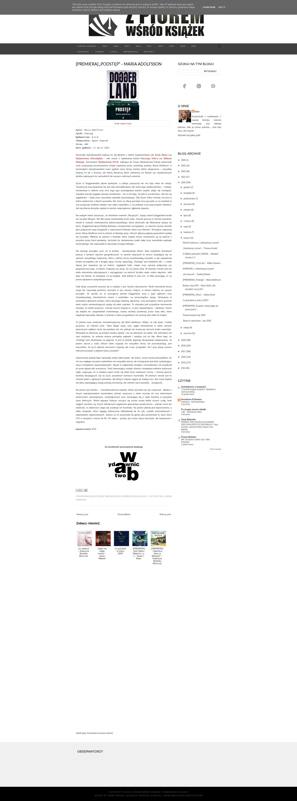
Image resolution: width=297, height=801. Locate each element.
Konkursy (83, 52)
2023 (183, 165)
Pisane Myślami (188, 437)
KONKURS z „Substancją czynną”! (198, 269)
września (188, 204)
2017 (149, 46)
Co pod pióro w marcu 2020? (195, 300)
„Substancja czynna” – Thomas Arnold (200, 248)
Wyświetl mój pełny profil (189, 135)
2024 (183, 160)
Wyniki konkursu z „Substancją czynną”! (201, 243)
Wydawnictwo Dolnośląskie (89, 158)
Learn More (209, 7)
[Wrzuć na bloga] (80, 490)
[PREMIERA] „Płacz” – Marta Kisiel (199, 295)
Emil (161, 496)
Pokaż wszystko (215, 449)
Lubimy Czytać (125, 123)
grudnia (187, 187)
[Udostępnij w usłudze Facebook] (86, 490)
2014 (116, 46)
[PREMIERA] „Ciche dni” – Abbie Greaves (201, 263)
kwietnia (187, 232)
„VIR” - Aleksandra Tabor (191, 412)
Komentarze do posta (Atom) (100, 733)
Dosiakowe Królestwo (191, 399)
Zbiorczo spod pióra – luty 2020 (197, 321)
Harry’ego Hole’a (149, 158)
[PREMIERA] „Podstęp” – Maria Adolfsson (119, 63)
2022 (104, 46)
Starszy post (165, 514)
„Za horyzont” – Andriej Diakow (196, 274)
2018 (160, 46)
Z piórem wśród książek (145, 792)
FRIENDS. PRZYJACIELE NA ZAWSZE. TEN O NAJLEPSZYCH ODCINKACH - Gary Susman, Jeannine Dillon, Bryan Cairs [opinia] (199, 426)
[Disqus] (123, 606)
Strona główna (86, 46)
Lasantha (155, 796)
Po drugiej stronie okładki (193, 409)
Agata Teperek (97, 496)
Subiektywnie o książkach (193, 387)
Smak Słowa (161, 155)
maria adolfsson (113, 496)
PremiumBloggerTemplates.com (183, 796)
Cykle (113, 52)
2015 (127, 46)
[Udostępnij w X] (83, 490)
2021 (194, 46)
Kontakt (149, 52)
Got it (222, 7)
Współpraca (130, 52)
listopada (188, 193)
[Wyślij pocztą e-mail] (77, 490)
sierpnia (187, 210)
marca (186, 238)
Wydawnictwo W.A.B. (108, 162)
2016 (138, 46)
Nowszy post (82, 514)
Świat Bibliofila (188, 419)
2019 (171, 46)
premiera (126, 496)
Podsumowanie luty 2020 (194, 315)
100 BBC (99, 52)
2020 (182, 46)
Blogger (183, 792)
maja (186, 226)
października (189, 198)
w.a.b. (144, 496)
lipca (186, 215)
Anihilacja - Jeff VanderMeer (193, 402)
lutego (186, 327)
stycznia (187, 333)
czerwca (187, 221)
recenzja (136, 496)
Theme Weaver (115, 796)
